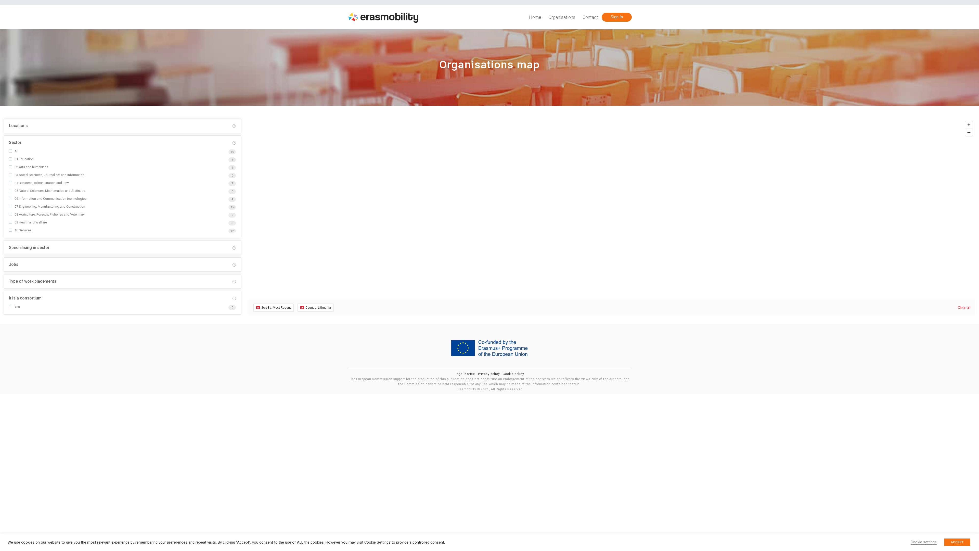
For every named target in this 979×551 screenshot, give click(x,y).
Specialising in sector (29, 247)
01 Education (24, 159)
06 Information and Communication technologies (50, 198)
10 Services (23, 230)
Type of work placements (32, 281)
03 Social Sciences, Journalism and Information (49, 175)
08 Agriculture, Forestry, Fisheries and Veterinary (50, 214)
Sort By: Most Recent (276, 307)
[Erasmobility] (383, 17)
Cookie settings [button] (924, 542)
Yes (17, 306)
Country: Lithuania (318, 307)
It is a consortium (25, 298)
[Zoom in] (969, 125)
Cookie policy (513, 374)
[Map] (612, 201)
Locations (18, 125)
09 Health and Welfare (31, 222)
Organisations (561, 17)
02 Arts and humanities (31, 167)
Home (535, 17)
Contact (590, 17)
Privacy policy (489, 374)
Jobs (13, 264)
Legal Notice (465, 374)
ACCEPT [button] (957, 542)
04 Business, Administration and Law (42, 182)
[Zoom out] (969, 132)
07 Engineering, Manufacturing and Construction (50, 206)
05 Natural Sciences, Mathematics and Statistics (50, 190)
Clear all (964, 308)
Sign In (617, 17)
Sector (15, 142)
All (16, 151)
